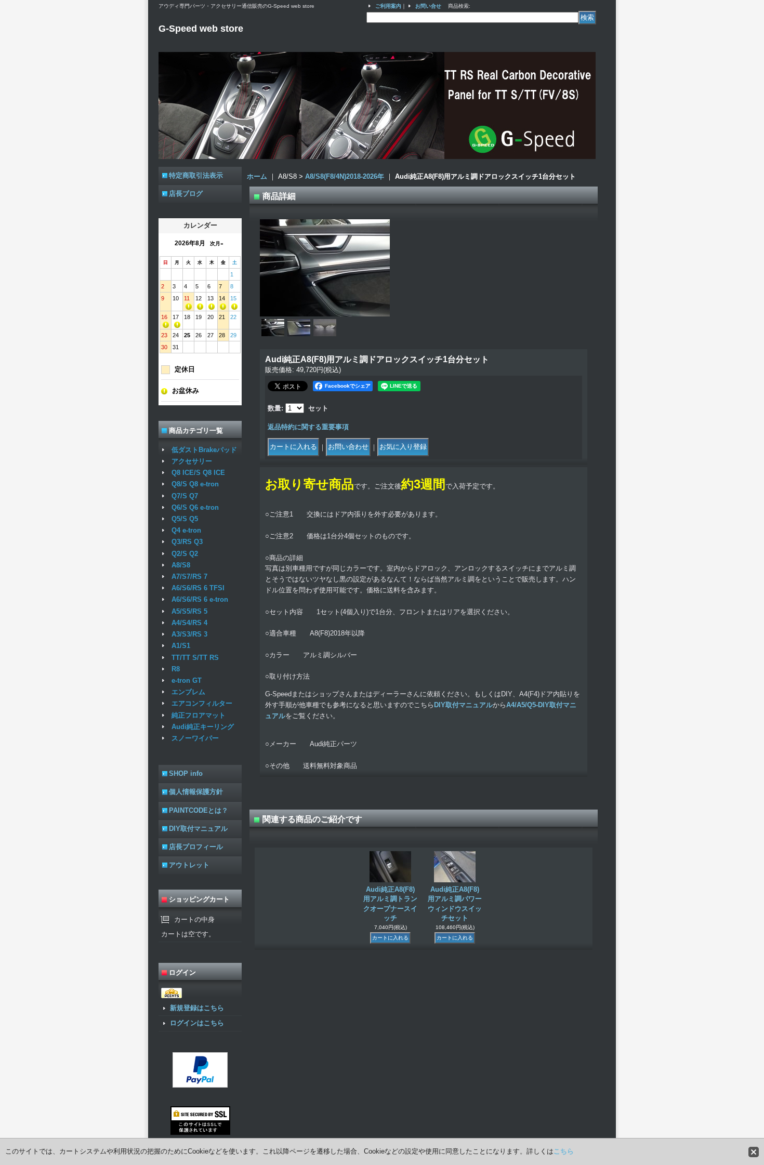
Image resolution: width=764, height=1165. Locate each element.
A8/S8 (181, 565)
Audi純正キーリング (203, 727)
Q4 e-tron (186, 530)
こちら (564, 1151)
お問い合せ (428, 6)
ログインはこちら (197, 1023)
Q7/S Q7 (185, 496)
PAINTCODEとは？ (198, 810)
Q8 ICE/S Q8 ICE (198, 472)
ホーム (257, 176)
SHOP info (186, 773)
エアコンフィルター (202, 703)
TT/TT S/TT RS (195, 657)
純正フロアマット (199, 715)
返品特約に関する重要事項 (308, 427)
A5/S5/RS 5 (189, 611)
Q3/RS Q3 (187, 542)
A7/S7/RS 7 (189, 576)
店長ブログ (186, 193)
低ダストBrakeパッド (204, 450)
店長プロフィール (196, 847)
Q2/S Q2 (185, 554)
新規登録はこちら (197, 1008)
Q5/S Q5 (185, 519)
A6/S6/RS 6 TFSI (198, 588)
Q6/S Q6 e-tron (195, 507)
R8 (176, 669)
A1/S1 (181, 646)
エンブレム (188, 692)
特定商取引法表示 (196, 175)
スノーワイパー (195, 738)
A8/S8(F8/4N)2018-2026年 (344, 176)
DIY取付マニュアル (198, 828)
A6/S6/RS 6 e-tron (200, 599)
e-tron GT (187, 680)
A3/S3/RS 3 (189, 634)
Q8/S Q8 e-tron (195, 484)
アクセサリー (192, 461)
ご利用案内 (388, 6)
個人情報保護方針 (196, 792)
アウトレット (189, 865)
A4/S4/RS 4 (189, 623)
